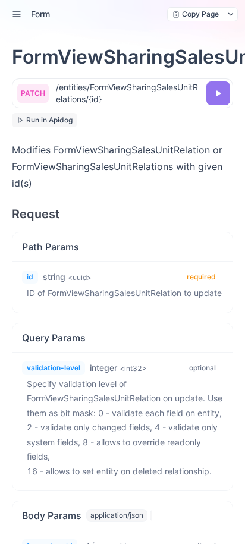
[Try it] (218, 93)
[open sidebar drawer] (16, 14)
